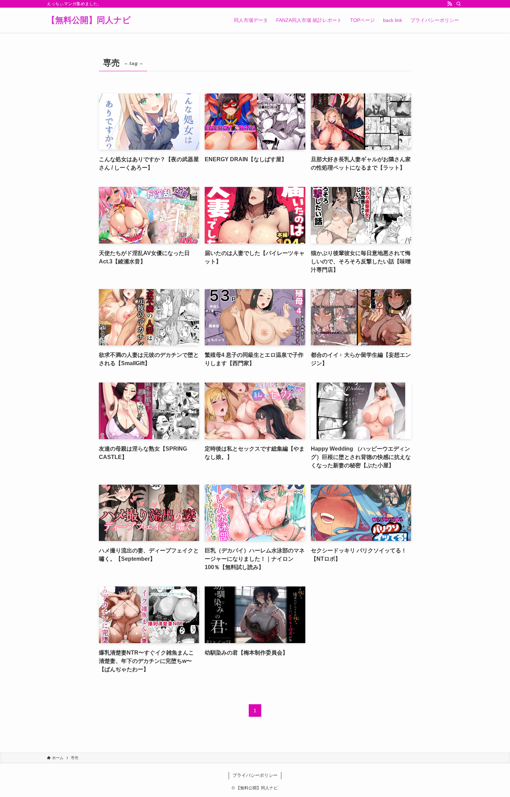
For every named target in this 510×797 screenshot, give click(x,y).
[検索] (458, 4)
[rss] (449, 4)
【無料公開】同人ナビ (89, 20)
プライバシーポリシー (255, 775)
